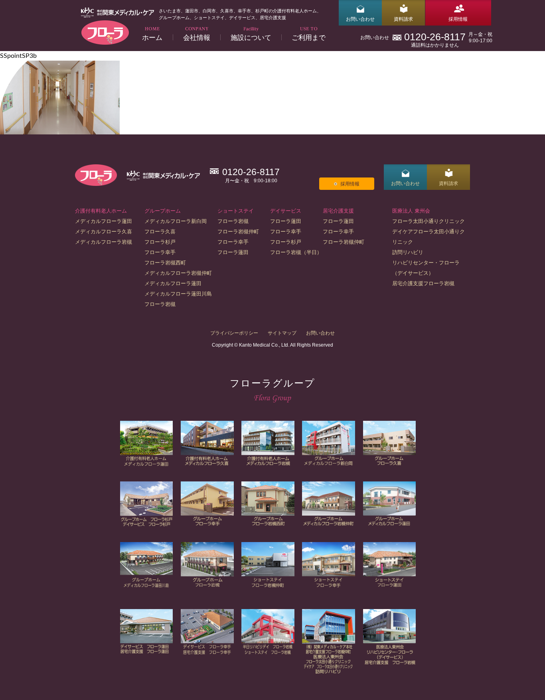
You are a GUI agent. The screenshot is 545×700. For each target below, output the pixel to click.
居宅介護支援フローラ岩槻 (423, 283)
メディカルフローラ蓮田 (103, 221)
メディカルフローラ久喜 (103, 232)
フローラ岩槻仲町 (238, 232)
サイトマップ (282, 333)
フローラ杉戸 (160, 242)
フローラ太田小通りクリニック (428, 221)
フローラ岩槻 (160, 304)
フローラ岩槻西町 (165, 263)
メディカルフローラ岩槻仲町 (178, 273)
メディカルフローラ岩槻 (103, 242)
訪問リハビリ (407, 252)
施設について (251, 37)
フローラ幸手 (160, 252)
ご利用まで (309, 37)
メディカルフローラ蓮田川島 (178, 294)
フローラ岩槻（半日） (296, 252)
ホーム (152, 37)
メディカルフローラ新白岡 (175, 221)
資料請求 (403, 19)
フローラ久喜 (160, 232)
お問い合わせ (360, 19)
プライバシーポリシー (234, 333)
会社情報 (196, 37)
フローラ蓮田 (233, 252)
